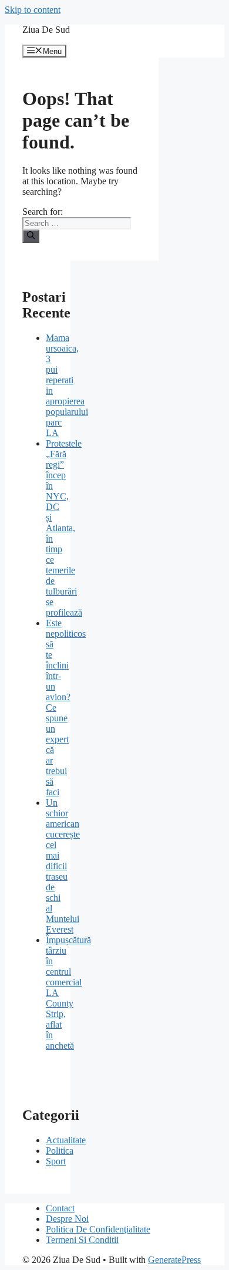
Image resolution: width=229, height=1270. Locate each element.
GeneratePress (174, 1260)
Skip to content (32, 10)
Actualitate (66, 1140)
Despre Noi (67, 1219)
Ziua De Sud (46, 30)
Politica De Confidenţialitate (98, 1229)
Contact (60, 1208)
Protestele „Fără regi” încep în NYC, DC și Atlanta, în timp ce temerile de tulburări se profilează (64, 527)
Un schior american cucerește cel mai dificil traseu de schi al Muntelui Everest (63, 866)
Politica (59, 1151)
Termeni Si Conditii (82, 1240)
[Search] (30, 235)
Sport (56, 1161)
